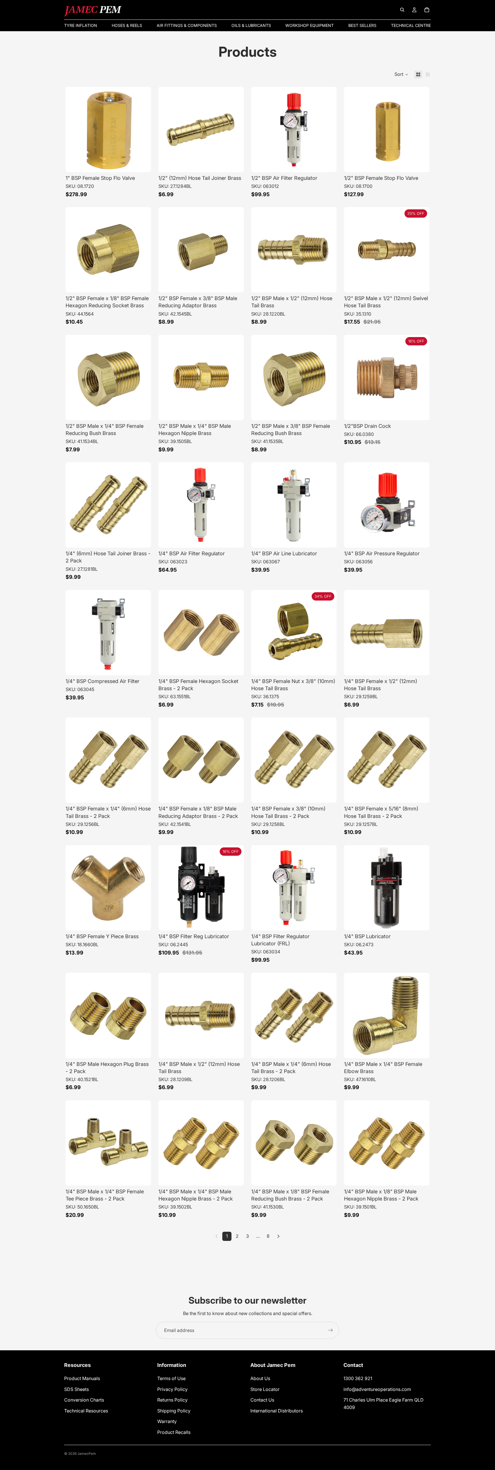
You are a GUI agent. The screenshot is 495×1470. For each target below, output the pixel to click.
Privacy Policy (172, 1389)
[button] (401, 74)
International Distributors (276, 1411)
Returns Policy (172, 1400)
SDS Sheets (76, 1389)
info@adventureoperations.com (377, 1389)
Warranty (167, 1421)
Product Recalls (173, 1432)
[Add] (142, 163)
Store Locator (265, 1389)
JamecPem (86, 1453)
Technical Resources (86, 1411)
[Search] (402, 9)
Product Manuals (82, 1378)
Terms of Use (171, 1378)
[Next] (278, 1236)
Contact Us (262, 1400)
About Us (260, 1378)
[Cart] (427, 9)
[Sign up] (331, 1330)
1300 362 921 (357, 1378)
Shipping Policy (173, 1411)
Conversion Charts (84, 1400)
